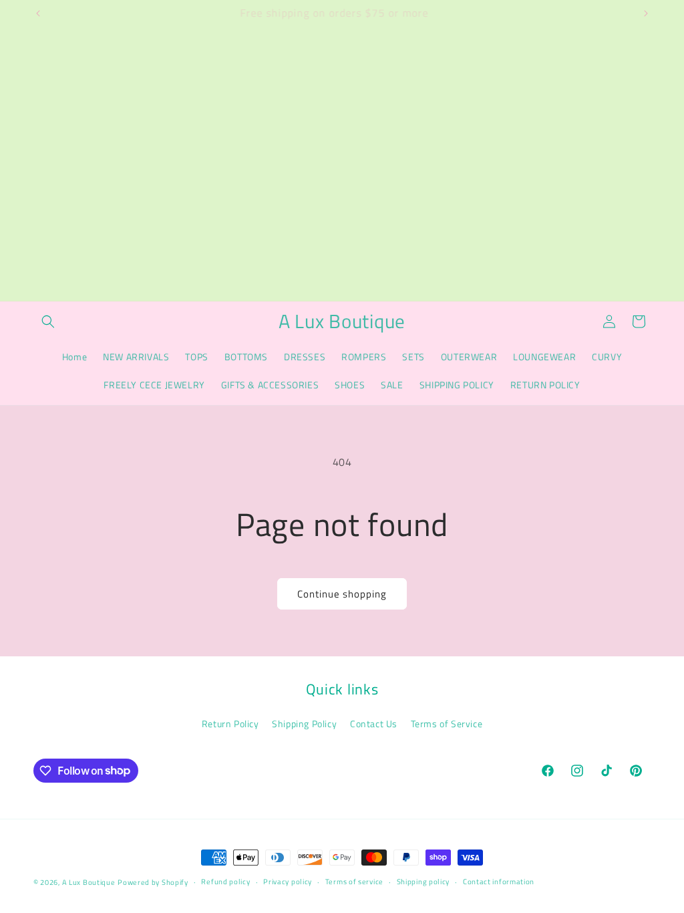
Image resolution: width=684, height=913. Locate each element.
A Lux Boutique (89, 882)
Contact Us (373, 723)
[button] (48, 321)
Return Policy (230, 723)
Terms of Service (447, 723)
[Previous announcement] (38, 13)
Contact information (498, 881)
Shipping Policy (304, 723)
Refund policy (225, 881)
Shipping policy (423, 881)
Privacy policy (287, 881)
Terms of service (354, 881)
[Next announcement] (646, 13)
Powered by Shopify (153, 882)
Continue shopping (342, 594)
